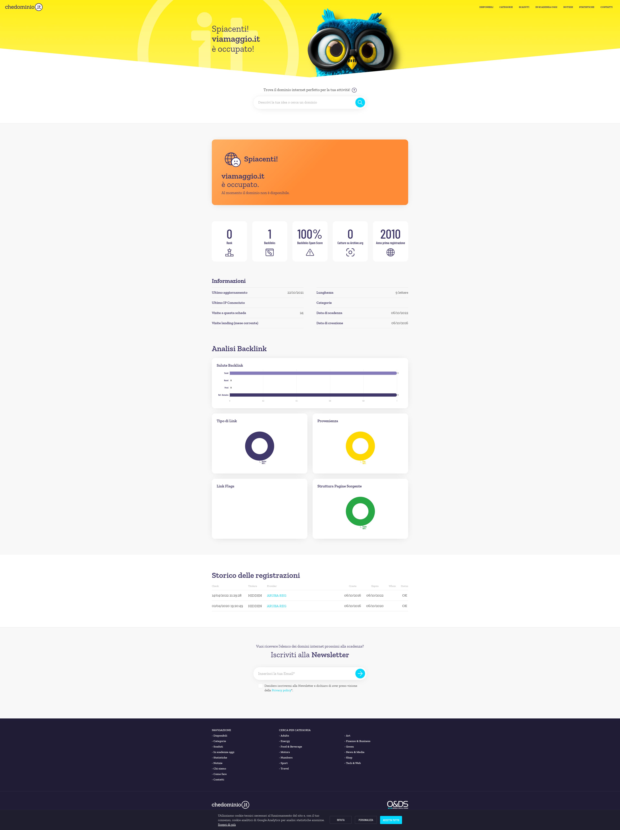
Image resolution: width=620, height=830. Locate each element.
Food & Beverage (290, 746)
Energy (284, 741)
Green (349, 746)
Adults (284, 735)
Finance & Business (357, 741)
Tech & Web (352, 763)
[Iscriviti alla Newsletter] (360, 673)
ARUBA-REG (276, 595)
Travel (284, 768)
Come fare (219, 774)
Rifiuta (341, 820)
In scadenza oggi (223, 752)
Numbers (286, 757)
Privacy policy (281, 690)
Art (347, 735)
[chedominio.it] (24, 7)
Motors (284, 752)
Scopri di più (227, 824)
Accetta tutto (391, 820)
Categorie (506, 7)
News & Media (354, 752)
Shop (348, 757)
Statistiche (586, 7)
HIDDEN (255, 595)
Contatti (606, 7)
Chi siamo (219, 768)
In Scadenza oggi (546, 7)
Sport (283, 763)
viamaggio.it (243, 176)
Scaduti (524, 7)
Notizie (568, 7)
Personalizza (366, 820)
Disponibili (486, 7)
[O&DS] (397, 805)
